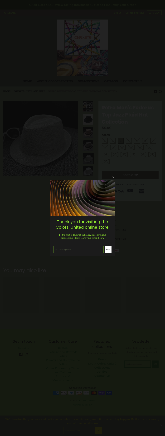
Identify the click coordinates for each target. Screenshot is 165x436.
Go (108, 249)
